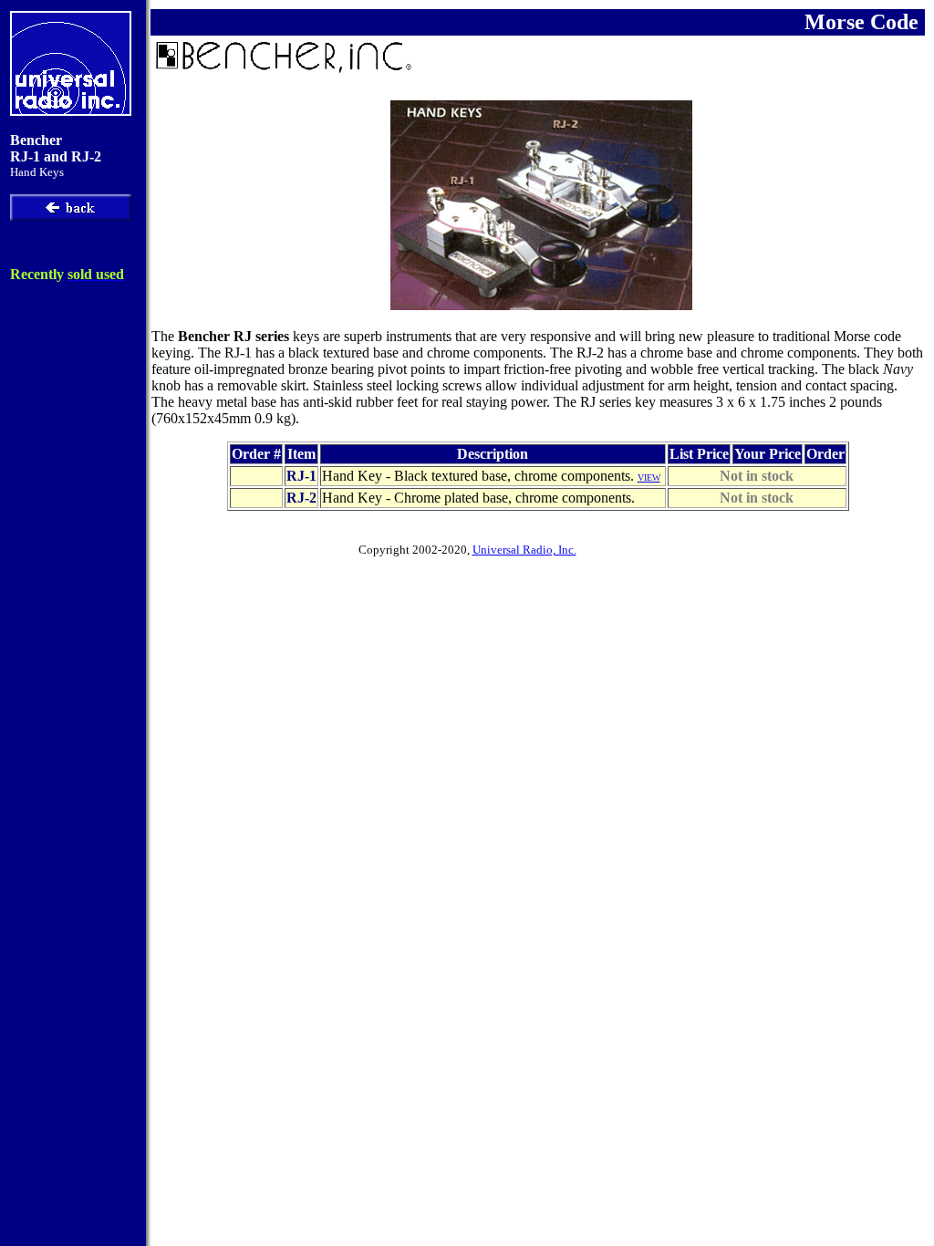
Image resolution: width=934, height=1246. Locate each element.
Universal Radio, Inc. (524, 549)
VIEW (649, 477)
